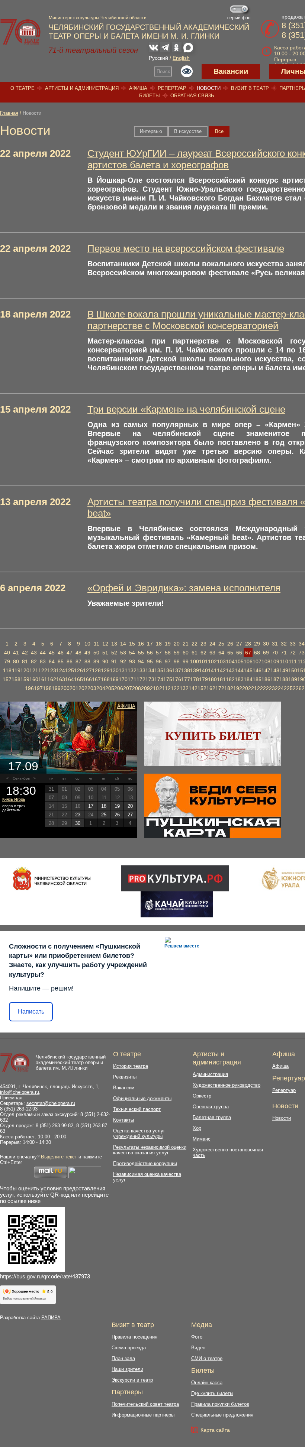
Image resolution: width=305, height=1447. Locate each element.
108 (265, 661)
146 (257, 670)
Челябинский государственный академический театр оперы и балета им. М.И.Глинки (71, 1062)
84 (52, 661)
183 (239, 679)
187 (274, 679)
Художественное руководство (226, 1085)
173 (149, 679)
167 (96, 679)
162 (51, 679)
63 (212, 653)
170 (123, 679)
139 (194, 670)
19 (168, 644)
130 (114, 670)
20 (177, 644)
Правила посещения (134, 1337)
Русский (158, 58)
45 (52, 653)
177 (185, 679)
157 (7, 679)
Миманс (202, 1139)
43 (34, 653)
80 (16, 661)
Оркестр (202, 1096)
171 (132, 679)
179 (203, 679)
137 (176, 670)
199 (56, 688)
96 (159, 661)
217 (216, 688)
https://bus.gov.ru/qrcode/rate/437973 (45, 1276)
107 (257, 661)
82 (34, 661)
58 (168, 653)
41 (16, 653)
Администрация (210, 1074)
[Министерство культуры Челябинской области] (52, 878)
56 (150, 653)
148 (274, 670)
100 (194, 661)
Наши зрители (127, 1369)
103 (221, 661)
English (181, 58)
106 (248, 661)
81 (25, 661)
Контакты (123, 1120)
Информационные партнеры (143, 1415)
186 (265, 679)
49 (87, 653)
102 (212, 661)
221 (252, 688)
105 (239, 661)
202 (82, 688)
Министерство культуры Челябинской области (98, 17)
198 (47, 688)
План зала (123, 1358)
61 (195, 653)
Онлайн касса (206, 1382)
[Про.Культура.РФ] (174, 878)
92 (123, 661)
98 (177, 661)
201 (74, 688)
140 (203, 670)
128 (96, 670)
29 (257, 644)
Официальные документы (142, 1098)
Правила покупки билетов (220, 1404)
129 (105, 670)
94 (141, 661)
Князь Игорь (13, 799)
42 (25, 653)
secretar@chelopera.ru (50, 1103)
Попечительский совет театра (145, 1404)
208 (136, 688)
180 (212, 679)
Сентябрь (21, 778)
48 (78, 653)
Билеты (149, 95)
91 (114, 661)
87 (78, 661)
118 (7, 670)
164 (69, 679)
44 (43, 653)
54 (132, 653)
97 (168, 661)
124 (60, 670)
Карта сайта (215, 1430)
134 (149, 670)
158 (16, 679)
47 (70, 653)
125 (69, 670)
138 (185, 670)
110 (284, 661)
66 (239, 653)
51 (105, 653)
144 (239, 670)
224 (279, 688)
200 (65, 688)
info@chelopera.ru (19, 1092)
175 (167, 679)
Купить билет (213, 735)
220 (243, 688)
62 (203, 653)
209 (145, 688)
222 (261, 688)
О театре (22, 88)
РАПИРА (51, 1317)
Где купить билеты (212, 1393)
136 (167, 670)
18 (159, 644)
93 (132, 661)
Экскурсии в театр (132, 1380)
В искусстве (188, 131)
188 (283, 679)
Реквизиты (125, 1077)
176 (176, 679)
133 (141, 670)
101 (203, 661)
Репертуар (172, 88)
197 (38, 688)
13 (114, 644)
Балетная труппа (212, 1117)
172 (141, 679)
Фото (196, 1337)
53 (123, 653)
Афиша (138, 88)
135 (158, 670)
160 (33, 679)
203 (91, 688)
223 (270, 688)
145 (248, 670)
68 (257, 653)
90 (105, 661)
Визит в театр (250, 88)
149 (283, 670)
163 (60, 679)
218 (225, 688)
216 (207, 688)
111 (293, 661)
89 (96, 661)
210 (154, 688)
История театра (130, 1066)
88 (87, 661)
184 (248, 679)
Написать (31, 1011)
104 (230, 661)
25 (221, 644)
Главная (9, 113)
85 (61, 661)
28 (248, 644)
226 (297, 688)
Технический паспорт (137, 1109)
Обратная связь (192, 95)
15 (132, 644)
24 (212, 644)
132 (132, 670)
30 (266, 644)
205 (109, 688)
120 (24, 670)
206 (118, 688)
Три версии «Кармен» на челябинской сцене (186, 409)
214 (190, 688)
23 (203, 644)
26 (230, 644)
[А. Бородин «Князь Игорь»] (68, 738)
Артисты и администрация (82, 88)
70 (275, 653)
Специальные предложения (222, 1415)
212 (172, 688)
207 (127, 688)
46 (61, 653)
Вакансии (231, 71)
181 (221, 679)
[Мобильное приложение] (176, 904)
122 (42, 670)
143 (230, 670)
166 (87, 679)
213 (181, 688)
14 (123, 644)
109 (274, 661)
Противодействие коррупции (145, 1163)
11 (96, 644)
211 (163, 688)
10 (87, 644)
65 (230, 653)
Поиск (163, 71)
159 (24, 679)
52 (114, 653)
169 (114, 679)
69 (266, 653)
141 (212, 670)
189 (292, 679)
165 (78, 679)
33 (293, 644)
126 (78, 670)
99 (186, 661)
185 (257, 679)
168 (105, 679)
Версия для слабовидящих (187, 71)
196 (29, 688)
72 (293, 653)
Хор (197, 1128)
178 (194, 679)
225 (288, 688)
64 (221, 653)
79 (7, 661)
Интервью (151, 131)
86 (70, 661)
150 (292, 670)
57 (159, 653)
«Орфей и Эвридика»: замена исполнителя (183, 588)
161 (42, 679)
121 (33, 670)
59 (177, 653)
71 (284, 653)
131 (123, 670)
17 (150, 644)
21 (186, 644)
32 (284, 644)
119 (16, 670)
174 (158, 679)
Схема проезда (129, 1347)
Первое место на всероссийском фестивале (185, 248)
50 (96, 653)
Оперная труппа (211, 1106)
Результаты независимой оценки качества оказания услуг (149, 1149)
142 (221, 670)
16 (141, 644)
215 (199, 688)
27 (239, 644)
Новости (209, 88)
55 (141, 653)
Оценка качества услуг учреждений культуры (139, 1133)
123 (51, 670)
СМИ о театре (206, 1358)
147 (265, 670)
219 (234, 688)
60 (186, 653)
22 (195, 644)
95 (150, 661)
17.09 (23, 766)
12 (105, 644)
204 (100, 688)
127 (87, 670)
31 (275, 644)
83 (43, 661)
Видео (198, 1347)
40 (7, 653)
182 (230, 679)
